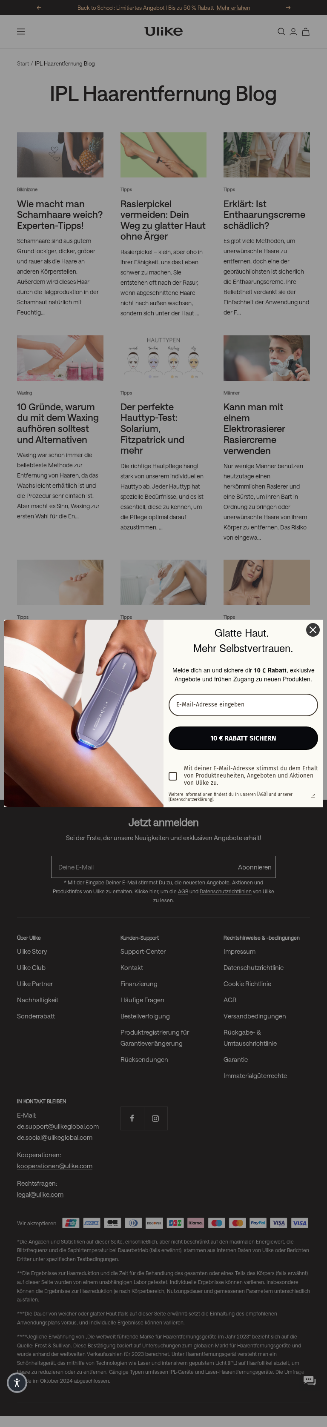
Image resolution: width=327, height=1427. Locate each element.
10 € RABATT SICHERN (243, 738)
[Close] (313, 630)
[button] (17, 1383)
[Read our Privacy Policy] (313, 796)
